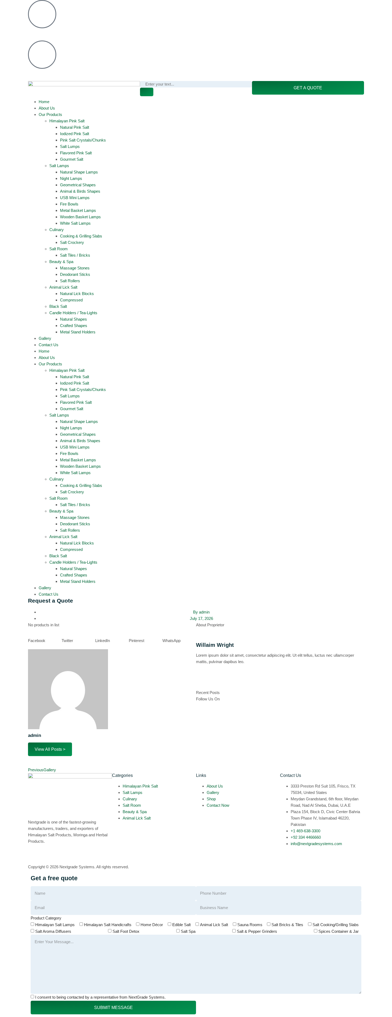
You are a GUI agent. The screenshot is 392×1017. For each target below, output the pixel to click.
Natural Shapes (73, 319)
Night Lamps (71, 178)
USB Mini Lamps (75, 197)
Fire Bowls (69, 204)
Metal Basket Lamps (78, 210)
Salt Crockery (72, 242)
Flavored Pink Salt (76, 153)
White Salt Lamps (75, 223)
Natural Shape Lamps (79, 172)
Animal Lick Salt (63, 287)
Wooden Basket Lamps (80, 217)
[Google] (231, 681)
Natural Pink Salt (74, 127)
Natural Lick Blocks (77, 293)
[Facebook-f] (202, 681)
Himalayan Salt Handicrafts (107, 924)
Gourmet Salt (71, 159)
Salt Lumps (70, 146)
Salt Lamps (59, 165)
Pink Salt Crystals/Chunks (83, 140)
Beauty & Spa (61, 261)
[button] (45, 640)
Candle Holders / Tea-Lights (73, 312)
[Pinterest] (246, 6)
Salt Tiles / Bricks (75, 255)
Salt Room (58, 249)
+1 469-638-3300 (43, 33)
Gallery (45, 338)
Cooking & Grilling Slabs (81, 236)
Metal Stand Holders (77, 332)
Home (44, 101)
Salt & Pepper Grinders (257, 931)
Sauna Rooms (249, 924)
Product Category (46, 918)
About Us (47, 108)
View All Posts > (50, 749)
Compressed (71, 300)
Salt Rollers (70, 281)
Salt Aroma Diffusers (53, 931)
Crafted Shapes (73, 325)
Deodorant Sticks (75, 274)
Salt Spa (188, 931)
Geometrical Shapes (78, 185)
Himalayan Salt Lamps (55, 924)
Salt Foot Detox (126, 931)
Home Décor (152, 924)
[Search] (146, 92)
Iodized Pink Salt (74, 133)
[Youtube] (260, 6)
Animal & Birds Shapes (80, 191)
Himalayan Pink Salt (67, 121)
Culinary (56, 229)
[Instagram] (217, 6)
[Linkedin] (231, 6)
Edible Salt (181, 924)
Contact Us (48, 344)
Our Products (50, 114)
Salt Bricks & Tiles (287, 924)
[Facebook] (202, 6)
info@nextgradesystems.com (53, 73)
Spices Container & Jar (338, 931)
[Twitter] (217, 681)
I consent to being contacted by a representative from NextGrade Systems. (100, 997)
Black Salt (58, 306)
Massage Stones (75, 268)
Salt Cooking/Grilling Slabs (336, 924)
